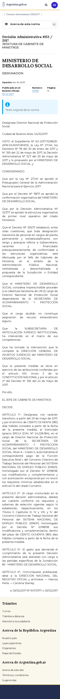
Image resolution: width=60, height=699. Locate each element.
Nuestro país (9, 638)
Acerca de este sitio (13, 670)
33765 (35, 90)
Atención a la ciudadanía (16, 621)
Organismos (9, 648)
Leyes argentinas (11, 643)
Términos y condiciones (15, 675)
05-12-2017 (8, 94)
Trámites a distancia (13, 616)
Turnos (6, 611)
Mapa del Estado (11, 653)
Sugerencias (9, 680)
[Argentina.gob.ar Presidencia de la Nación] (14, 4)
